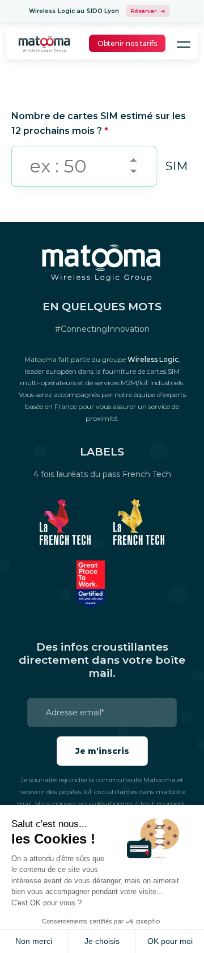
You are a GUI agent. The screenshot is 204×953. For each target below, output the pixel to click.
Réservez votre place (147, 11)
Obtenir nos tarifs (127, 43)
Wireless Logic (153, 359)
